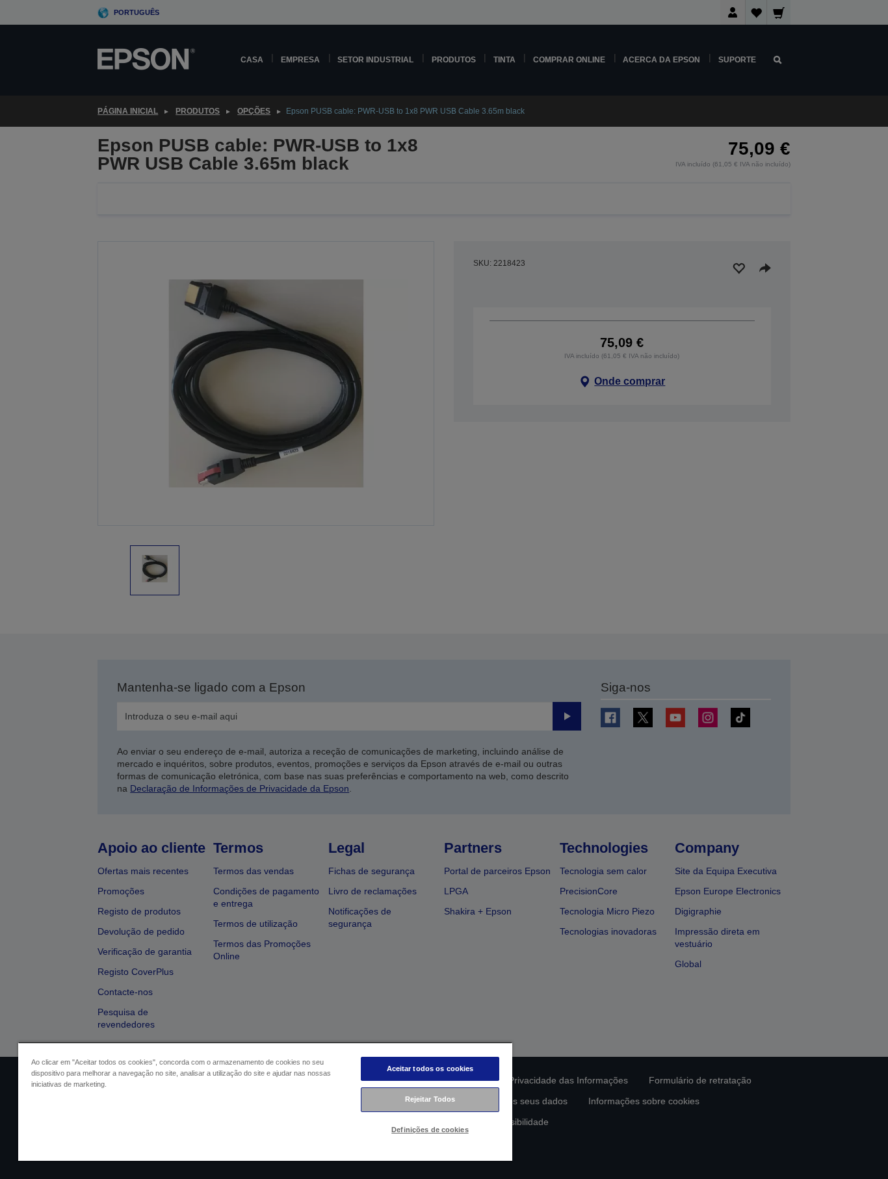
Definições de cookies (429, 1130)
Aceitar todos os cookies (430, 1068)
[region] (265, 1101)
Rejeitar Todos (430, 1099)
